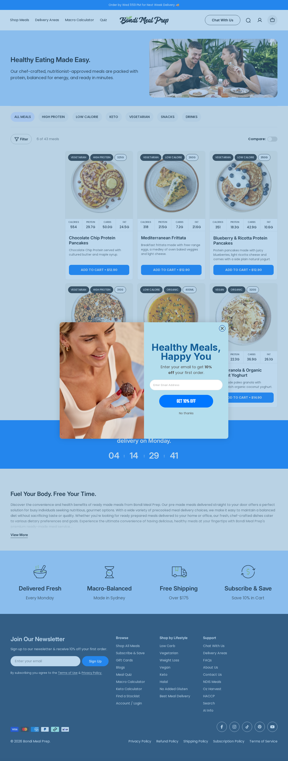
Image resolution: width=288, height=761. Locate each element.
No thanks (186, 413)
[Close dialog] (222, 328)
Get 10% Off (186, 401)
